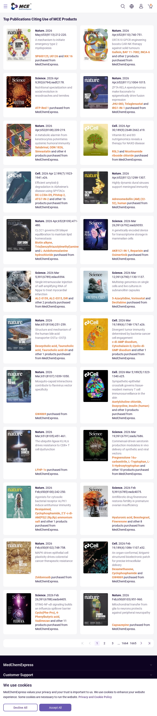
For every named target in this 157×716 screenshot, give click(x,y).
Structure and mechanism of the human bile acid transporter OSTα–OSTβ (53, 333)
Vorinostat (138, 298)
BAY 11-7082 (131, 52)
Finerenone (119, 521)
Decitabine (119, 302)
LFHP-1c (40, 469)
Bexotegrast (141, 517)
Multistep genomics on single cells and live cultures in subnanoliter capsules (130, 286)
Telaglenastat (134, 103)
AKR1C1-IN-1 (120, 250)
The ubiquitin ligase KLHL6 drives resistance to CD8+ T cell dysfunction (52, 445)
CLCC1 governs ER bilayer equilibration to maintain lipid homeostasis (53, 234)
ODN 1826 (56, 147)
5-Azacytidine (121, 298)
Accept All (55, 707)
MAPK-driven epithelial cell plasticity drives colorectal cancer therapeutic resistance (54, 557)
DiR (65, 298)
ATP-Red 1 (42, 108)
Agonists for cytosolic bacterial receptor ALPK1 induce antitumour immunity (53, 501)
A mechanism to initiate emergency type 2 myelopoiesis (50, 44)
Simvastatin (43, 151)
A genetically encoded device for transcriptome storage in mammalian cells (130, 234)
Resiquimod (43, 509)
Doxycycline (120, 405)
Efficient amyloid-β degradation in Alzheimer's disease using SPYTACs (51, 186)
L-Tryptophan (137, 461)
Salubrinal (41, 147)
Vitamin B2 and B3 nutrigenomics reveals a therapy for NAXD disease (128, 139)
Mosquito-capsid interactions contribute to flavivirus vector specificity (53, 385)
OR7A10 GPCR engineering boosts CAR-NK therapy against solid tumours (129, 44)
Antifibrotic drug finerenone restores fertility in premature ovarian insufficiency (130, 501)
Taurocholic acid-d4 (55, 350)
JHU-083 (117, 103)
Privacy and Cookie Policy (95, 697)
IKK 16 (68, 56)
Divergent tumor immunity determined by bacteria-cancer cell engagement (131, 333)
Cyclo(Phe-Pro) (45, 612)
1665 (133, 643)
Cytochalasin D (121, 346)
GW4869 (40, 414)
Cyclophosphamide (47, 513)
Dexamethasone (122, 569)
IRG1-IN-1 (118, 108)
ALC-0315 (55, 298)
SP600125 (41, 56)
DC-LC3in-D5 (43, 195)
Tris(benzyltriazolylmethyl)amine (57, 246)
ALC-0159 (41, 298)
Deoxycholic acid (46, 346)
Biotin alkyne (43, 242)
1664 (124, 643)
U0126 (54, 56)
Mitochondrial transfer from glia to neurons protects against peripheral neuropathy (131, 608)
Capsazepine (120, 624)
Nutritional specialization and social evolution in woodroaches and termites (53, 91)
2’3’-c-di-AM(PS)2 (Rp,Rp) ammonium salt (54, 517)
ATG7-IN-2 (42, 199)
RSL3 (115, 151)
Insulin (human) (139, 405)
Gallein (116, 52)
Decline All (20, 707)
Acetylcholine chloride (126, 401)
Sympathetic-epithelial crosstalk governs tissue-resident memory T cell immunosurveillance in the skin (128, 389)
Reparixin (136, 250)
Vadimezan (42, 620)
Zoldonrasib (43, 577)
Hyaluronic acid (122, 517)
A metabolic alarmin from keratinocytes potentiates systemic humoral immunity (52, 139)
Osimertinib (119, 254)
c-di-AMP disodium (124, 341)
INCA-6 (145, 52)
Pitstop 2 (59, 195)
